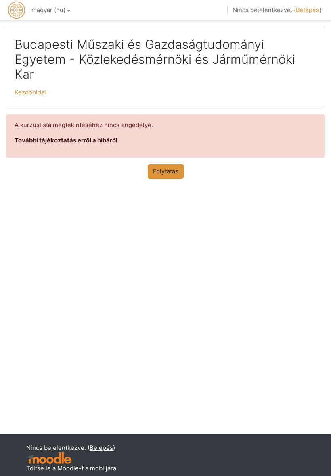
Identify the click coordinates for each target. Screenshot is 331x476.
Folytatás (165, 171)
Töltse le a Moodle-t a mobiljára (71, 468)
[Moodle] (48, 458)
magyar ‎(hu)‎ (48, 10)
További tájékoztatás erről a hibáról (66, 140)
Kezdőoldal (30, 92)
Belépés (307, 10)
